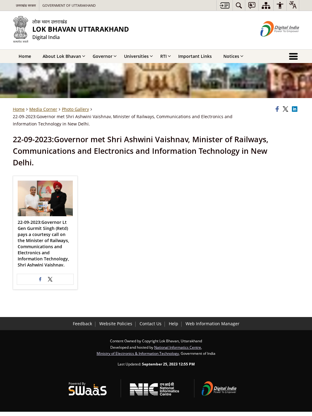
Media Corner (43, 109)
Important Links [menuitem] (195, 56)
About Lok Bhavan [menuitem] (62, 56)
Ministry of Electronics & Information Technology (138, 353)
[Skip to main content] (224, 5)
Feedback (82, 323)
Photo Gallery (75, 109)
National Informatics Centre (177, 347)
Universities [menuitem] (136, 56)
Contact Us (150, 323)
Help (173, 323)
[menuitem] (239, 5)
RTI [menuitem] (163, 56)
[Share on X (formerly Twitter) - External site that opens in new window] (50, 279)
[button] (45, 198)
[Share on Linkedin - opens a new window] (295, 109)
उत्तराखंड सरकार (26, 5)
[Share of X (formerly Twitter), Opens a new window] (286, 109)
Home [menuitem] (25, 56)
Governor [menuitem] (102, 56)
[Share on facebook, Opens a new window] (278, 109)
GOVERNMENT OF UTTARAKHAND (69, 5)
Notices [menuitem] (231, 56)
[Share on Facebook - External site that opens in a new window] (40, 279)
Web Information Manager (212, 323)
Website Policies (115, 323)
